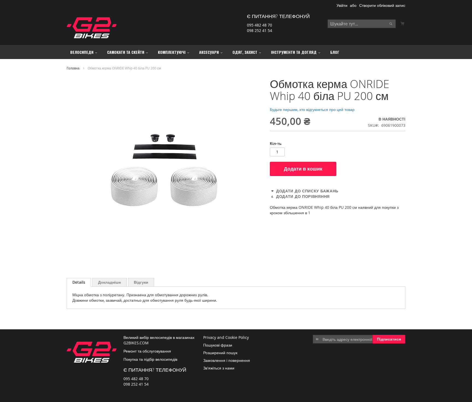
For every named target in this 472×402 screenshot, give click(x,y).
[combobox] (362, 23)
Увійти (342, 5)
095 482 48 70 (259, 25)
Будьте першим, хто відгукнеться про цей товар (312, 109)
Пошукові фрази (217, 345)
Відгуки (141, 282)
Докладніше (109, 282)
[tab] (79, 282)
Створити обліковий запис (382, 5)
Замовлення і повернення (226, 360)
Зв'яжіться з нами (218, 368)
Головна (73, 68)
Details (78, 282)
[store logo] (92, 27)
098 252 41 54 (259, 30)
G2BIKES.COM (136, 342)
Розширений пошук (220, 352)
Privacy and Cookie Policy (226, 337)
